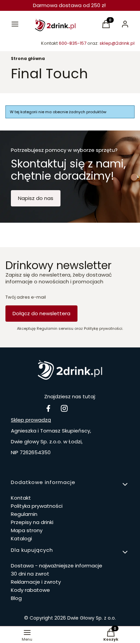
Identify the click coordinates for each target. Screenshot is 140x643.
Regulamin (24, 514)
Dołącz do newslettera (41, 313)
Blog (16, 598)
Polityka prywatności (37, 505)
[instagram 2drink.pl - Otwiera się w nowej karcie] (64, 408)
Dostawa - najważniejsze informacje (56, 565)
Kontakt (21, 497)
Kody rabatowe (30, 590)
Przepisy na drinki (32, 522)
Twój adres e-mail (25, 297)
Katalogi (21, 538)
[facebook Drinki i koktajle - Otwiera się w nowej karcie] (48, 408)
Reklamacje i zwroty (36, 581)
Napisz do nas (35, 198)
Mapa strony (26, 530)
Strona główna (28, 58)
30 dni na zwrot (30, 573)
